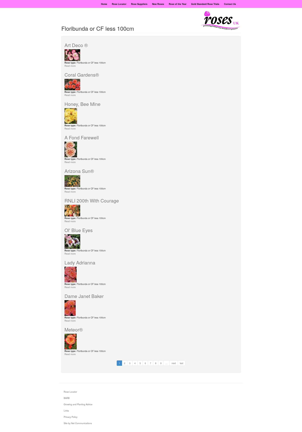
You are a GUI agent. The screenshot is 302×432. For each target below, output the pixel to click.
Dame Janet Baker (84, 296)
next (174, 363)
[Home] (221, 20)
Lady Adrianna (79, 262)
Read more (70, 65)
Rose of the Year (177, 4)
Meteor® (73, 329)
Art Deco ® (76, 45)
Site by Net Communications (78, 423)
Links (66, 410)
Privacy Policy (70, 416)
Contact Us (230, 4)
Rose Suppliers (139, 4)
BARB (67, 398)
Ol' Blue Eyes (78, 230)
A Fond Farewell (81, 137)
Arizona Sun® (79, 171)
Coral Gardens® (81, 74)
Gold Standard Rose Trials (205, 4)
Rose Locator (119, 4)
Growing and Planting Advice (78, 404)
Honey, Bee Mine (82, 104)
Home (104, 4)
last (181, 363)
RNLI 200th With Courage (91, 200)
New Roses (158, 4)
